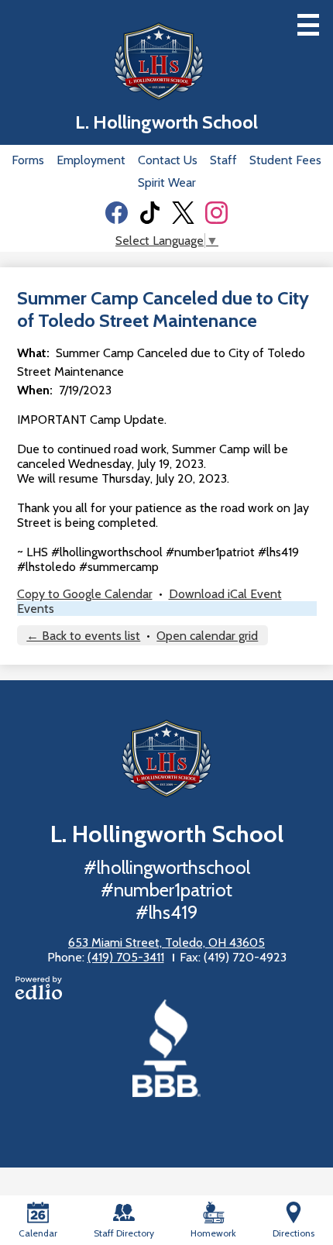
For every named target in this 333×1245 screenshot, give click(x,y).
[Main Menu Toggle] (308, 25)
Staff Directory (124, 1233)
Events (35, 608)
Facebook (116, 212)
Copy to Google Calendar (85, 593)
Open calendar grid (207, 635)
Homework (213, 1233)
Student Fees (285, 160)
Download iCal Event (225, 593)
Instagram (216, 212)
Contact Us (167, 160)
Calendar (38, 1233)
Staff (223, 160)
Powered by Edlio (39, 987)
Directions (293, 1233)
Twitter (183, 212)
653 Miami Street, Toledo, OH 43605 (166, 942)
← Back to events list (83, 635)
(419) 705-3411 (126, 957)
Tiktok (150, 212)
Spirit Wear (167, 182)
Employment (91, 160)
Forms (28, 160)
